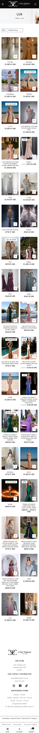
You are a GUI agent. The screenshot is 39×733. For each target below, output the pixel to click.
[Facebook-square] (20, 685)
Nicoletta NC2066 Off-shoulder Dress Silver (10, 362)
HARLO (29, 230)
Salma (10, 504)
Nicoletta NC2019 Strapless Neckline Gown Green (10, 328)
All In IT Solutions (32, 718)
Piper (10, 397)
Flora (29, 198)
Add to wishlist (15, 56)
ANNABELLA (10, 94)
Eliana (29, 162)
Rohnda (10, 472)
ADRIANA (29, 62)
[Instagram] (14, 685)
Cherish (29, 94)
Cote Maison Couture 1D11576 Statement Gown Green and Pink (10, 163)
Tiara (29, 579)
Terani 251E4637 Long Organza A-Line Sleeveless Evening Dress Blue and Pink (29, 544)
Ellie (10, 197)
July (10, 262)
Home (17, 18)
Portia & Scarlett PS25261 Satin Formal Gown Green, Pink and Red (10, 437)
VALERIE (28, 618)
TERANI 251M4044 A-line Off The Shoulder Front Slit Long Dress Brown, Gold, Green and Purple (10, 582)
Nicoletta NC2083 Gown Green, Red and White (28, 363)
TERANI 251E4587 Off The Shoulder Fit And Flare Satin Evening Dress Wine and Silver (10, 544)
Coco (10, 126)
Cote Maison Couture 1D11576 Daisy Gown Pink (28, 128)
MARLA (29, 262)
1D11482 (10, 62)
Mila (10, 294)
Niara (29, 294)
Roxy (29, 472)
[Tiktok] (26, 685)
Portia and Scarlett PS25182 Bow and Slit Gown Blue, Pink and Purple (29, 437)
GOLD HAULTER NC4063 (10, 230)
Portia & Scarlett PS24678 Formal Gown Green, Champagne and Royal (28, 400)
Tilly (10, 618)
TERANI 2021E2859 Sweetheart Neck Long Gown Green (29, 506)
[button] (35, 4)
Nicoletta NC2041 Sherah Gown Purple (29, 327)
